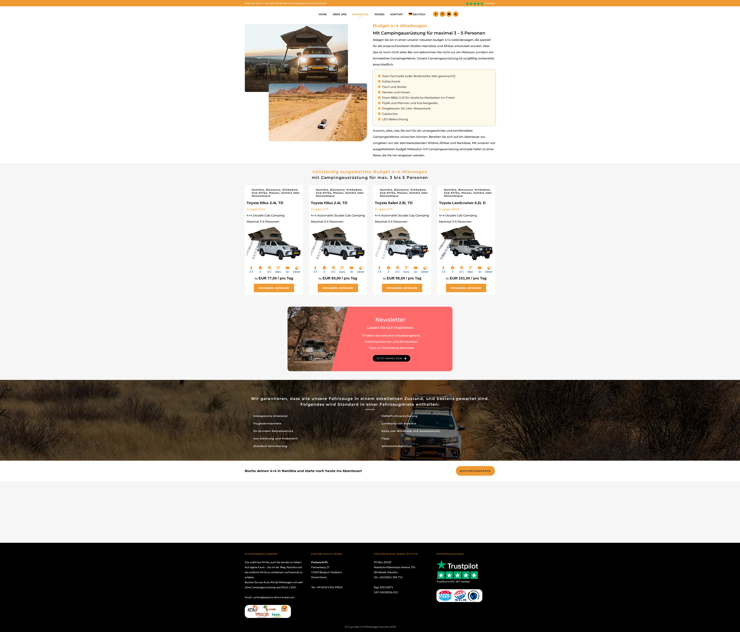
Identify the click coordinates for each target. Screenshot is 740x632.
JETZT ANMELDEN (389, 358)
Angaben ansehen (274, 287)
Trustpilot (490, 3)
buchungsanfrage (475, 470)
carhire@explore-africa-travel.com (308, 3)
